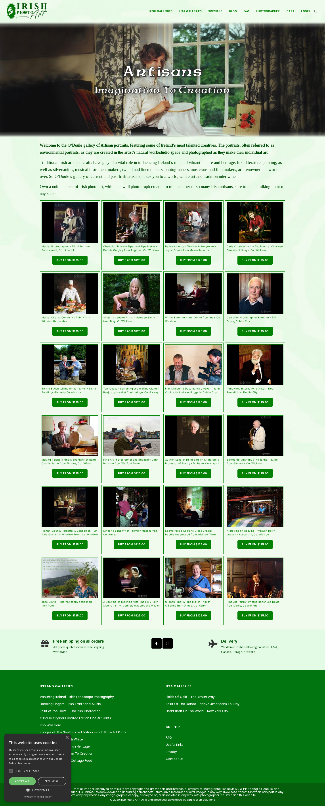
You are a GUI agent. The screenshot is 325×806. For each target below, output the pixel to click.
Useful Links (174, 744)
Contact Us (174, 759)
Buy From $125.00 (69, 260)
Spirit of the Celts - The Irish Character (70, 711)
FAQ (246, 11)
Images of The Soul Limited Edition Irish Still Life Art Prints (83, 732)
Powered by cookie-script (38, 797)
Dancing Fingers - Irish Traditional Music (70, 704)
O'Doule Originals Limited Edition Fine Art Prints (75, 718)
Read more (24, 763)
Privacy (171, 752)
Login (305, 11)
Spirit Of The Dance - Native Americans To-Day (202, 704)
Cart (290, 11)
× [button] (67, 737)
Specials (215, 11)
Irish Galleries (161, 11)
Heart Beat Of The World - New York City (197, 711)
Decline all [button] (52, 781)
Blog (233, 11)
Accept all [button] (22, 781)
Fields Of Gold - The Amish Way (190, 697)
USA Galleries (190, 11)
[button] (37, 790)
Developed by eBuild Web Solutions (191, 800)
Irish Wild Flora (50, 725)
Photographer (268, 11)
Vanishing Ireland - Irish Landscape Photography (77, 697)
